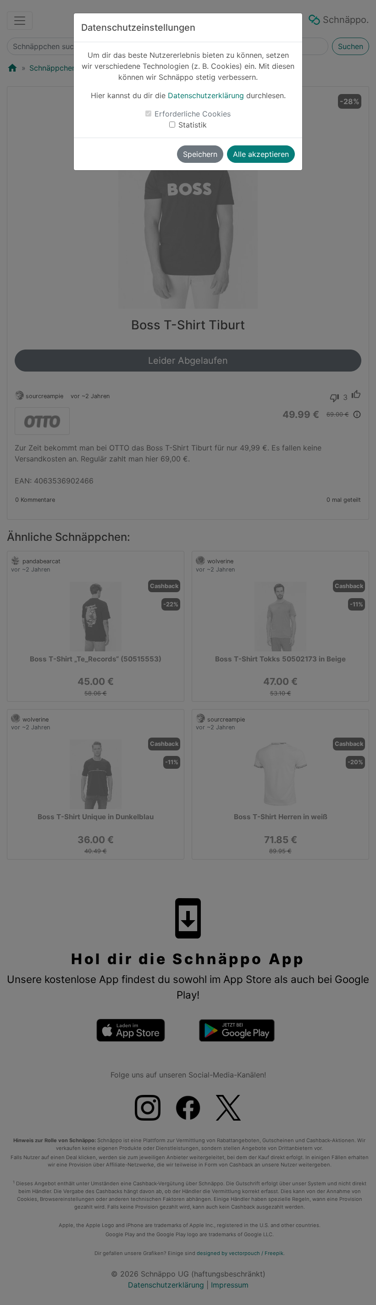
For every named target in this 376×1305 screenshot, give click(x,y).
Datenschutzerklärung (206, 95)
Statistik (192, 124)
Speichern (200, 154)
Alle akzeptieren (261, 154)
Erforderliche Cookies (193, 113)
